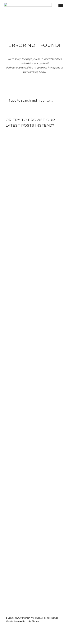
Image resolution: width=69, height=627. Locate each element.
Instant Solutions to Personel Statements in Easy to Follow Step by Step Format (34, 335)
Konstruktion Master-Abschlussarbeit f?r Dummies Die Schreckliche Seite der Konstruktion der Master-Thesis (34, 285)
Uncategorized (35, 190)
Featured (22, 135)
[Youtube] (37, 612)
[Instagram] (42, 612)
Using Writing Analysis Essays (34, 375)
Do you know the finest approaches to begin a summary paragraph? (34, 546)
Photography (43, 135)
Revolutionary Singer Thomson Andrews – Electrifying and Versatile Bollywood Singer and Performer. (34, 150)
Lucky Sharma (32, 621)
